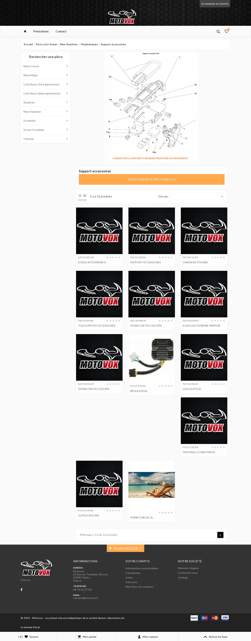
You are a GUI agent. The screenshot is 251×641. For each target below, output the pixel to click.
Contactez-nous (188, 572)
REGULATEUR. (139, 390)
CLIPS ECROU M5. (88, 515)
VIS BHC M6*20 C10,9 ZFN (93, 388)
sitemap (183, 577)
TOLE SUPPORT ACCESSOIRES (97, 325)
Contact (61, 31)
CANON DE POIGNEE (195, 262)
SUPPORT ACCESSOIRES (145, 262)
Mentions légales (188, 568)
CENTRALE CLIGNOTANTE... (200, 452)
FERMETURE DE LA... (142, 517)
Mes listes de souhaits (139, 586)
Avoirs (129, 577)
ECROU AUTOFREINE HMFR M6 (201, 325)
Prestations (41, 31)
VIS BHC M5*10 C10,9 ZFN (146, 325)
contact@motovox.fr (85, 597)
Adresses (131, 582)
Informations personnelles (142, 568)
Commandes (133, 572)
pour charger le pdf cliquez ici (152, 179)
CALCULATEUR (192, 388)
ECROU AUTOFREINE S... (92, 262)
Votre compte (138, 561)
